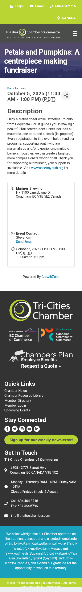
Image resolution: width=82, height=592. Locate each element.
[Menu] (75, 33)
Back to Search (17, 88)
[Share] (66, 95)
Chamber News (15, 391)
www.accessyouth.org (47, 168)
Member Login (15, 405)
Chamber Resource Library (23, 396)
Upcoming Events (17, 410)
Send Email (24, 242)
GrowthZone (51, 277)
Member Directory (17, 401)
